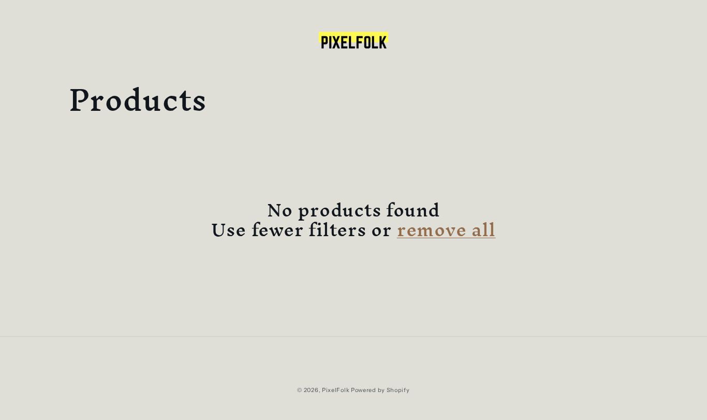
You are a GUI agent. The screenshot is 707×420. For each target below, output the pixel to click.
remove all (446, 229)
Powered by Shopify (380, 390)
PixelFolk (335, 390)
